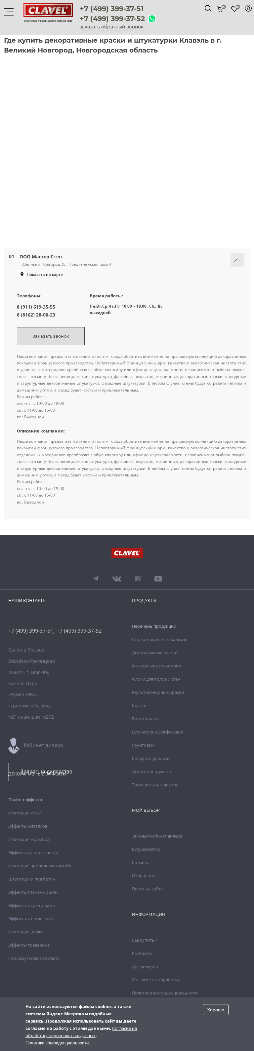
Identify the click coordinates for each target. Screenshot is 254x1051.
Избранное (143, 876)
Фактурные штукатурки (156, 666)
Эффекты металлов (27, 826)
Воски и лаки (145, 719)
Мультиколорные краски (158, 692)
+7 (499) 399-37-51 (112, 8)
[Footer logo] (127, 553)
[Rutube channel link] (138, 578)
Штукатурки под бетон (31, 879)
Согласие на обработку (156, 980)
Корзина (140, 862)
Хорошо (215, 1009)
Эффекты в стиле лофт (30, 918)
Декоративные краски (155, 653)
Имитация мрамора (29, 839)
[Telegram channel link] (95, 578)
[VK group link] (116, 578)
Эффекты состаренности (33, 852)
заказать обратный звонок (112, 27)
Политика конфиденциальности (165, 993)
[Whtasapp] (152, 19)
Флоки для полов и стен (156, 679)
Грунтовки (143, 745)
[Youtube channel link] (158, 578)
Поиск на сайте (147, 889)
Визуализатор (146, 849)
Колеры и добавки (151, 758)
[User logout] (248, 8)
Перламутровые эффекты (34, 958)
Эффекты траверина (29, 945)
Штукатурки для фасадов (157, 732)
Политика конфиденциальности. (57, 1042)
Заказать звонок (50, 336)
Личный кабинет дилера (157, 836)
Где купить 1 (145, 940)
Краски (139, 705)
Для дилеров (145, 966)
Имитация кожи (24, 813)
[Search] (208, 8)
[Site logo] (48, 18)
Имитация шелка (26, 932)
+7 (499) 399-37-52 (112, 18)
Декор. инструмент (151, 771)
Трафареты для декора (155, 785)
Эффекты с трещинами (31, 905)
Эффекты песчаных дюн (33, 892)
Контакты (142, 953)
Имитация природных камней (39, 866)
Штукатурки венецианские (159, 639)
